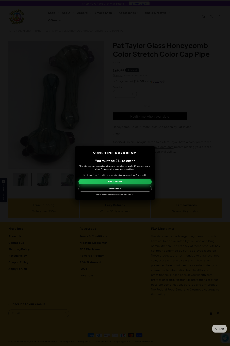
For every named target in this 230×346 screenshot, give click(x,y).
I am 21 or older (115, 182)
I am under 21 (115, 189)
